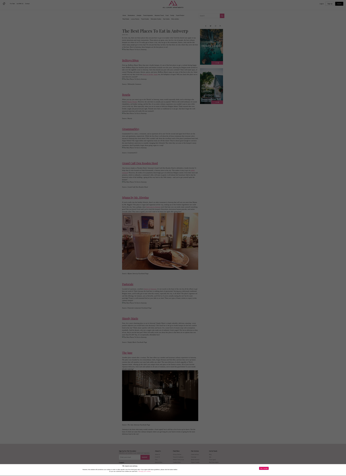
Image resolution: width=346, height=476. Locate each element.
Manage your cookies (144, 471)
